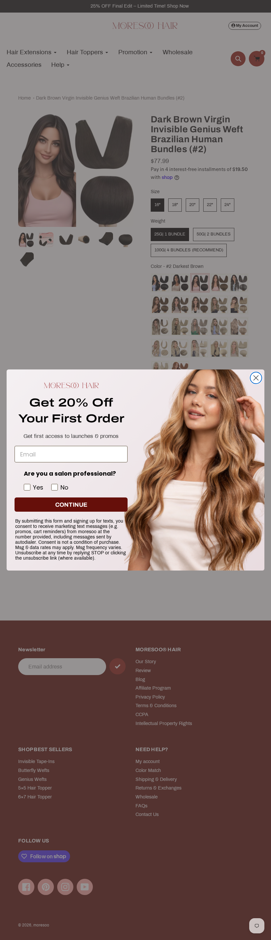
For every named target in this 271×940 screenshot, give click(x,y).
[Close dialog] (256, 378)
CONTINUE (71, 504)
